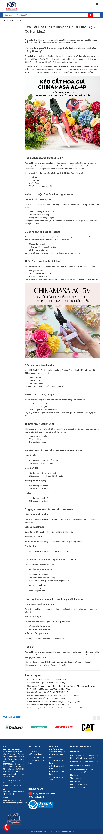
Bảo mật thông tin (58, 752)
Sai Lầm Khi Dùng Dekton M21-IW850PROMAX (47, 679)
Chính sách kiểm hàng (56, 773)
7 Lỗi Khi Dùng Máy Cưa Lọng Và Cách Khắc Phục (48, 689)
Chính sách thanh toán (56, 767)
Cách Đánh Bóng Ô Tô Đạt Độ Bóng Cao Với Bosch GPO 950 (53, 695)
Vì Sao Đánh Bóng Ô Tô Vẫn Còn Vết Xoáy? (46, 698)
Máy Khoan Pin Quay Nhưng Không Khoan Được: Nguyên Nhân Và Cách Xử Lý (61, 686)
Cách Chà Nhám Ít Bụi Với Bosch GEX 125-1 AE (47, 692)
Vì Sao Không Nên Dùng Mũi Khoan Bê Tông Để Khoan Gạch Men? (56, 708)
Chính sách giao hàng (56, 761)
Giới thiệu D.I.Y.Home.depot (35, 753)
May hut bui (74, 775)
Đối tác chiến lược (37, 757)
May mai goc (75, 781)
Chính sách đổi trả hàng (36, 761)
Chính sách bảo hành (56, 756)
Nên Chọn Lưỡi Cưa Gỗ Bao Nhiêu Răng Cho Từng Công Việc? (54, 701)
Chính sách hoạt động (56, 778)
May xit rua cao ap (77, 788)
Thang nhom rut (76, 778)
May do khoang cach (78, 784)
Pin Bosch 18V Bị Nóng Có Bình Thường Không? (48, 704)
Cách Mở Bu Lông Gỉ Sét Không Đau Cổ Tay (46, 683)
